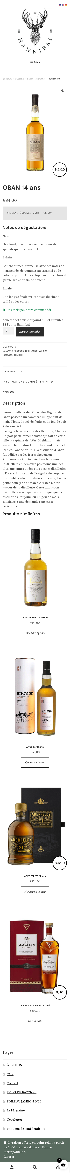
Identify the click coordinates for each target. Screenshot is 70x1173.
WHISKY (19, 79)
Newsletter (14, 1119)
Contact (12, 1083)
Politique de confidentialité (26, 1128)
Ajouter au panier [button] (35, 762)
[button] (62, 90)
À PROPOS (14, 1065)
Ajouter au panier (30, 331)
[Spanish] (66, 4)
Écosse (30, 79)
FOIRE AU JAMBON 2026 (24, 1101)
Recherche (35, 1167)
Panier (54, 1165)
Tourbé (18, 355)
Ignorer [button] (9, 1156)
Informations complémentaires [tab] (28, 381)
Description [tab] (12, 371)
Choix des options (35, 633)
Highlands (40, 79)
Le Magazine (16, 1110)
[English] (60, 4)
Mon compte (11, 1167)
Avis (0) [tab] (8, 391)
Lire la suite (35, 1021)
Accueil (9, 79)
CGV (10, 1074)
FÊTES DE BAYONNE (21, 1092)
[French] (63, 4)
